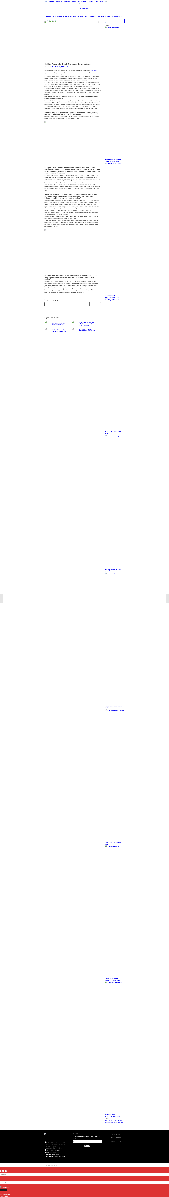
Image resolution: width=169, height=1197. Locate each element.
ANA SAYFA (51, 1)
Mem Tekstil (93, 70)
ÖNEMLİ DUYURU (99, 1)
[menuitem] (46, 1)
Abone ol (87, 1146)
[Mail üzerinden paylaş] (95, 304)
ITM (111, 1120)
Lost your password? (5, 1194)
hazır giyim (107, 1120)
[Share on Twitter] (61, 304)
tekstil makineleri (109, 1124)
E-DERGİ (74, 1)
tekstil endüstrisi (112, 1122)
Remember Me (5, 1187)
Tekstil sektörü (116, 1124)
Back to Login (4, 1196)
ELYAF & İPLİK (56, 67)
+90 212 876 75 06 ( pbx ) (53, 1150)
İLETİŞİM (91, 1)
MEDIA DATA (67, 1)
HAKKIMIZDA (59, 1)
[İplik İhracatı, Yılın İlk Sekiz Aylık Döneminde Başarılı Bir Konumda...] (1, 598)
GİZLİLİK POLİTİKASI (82, 1)
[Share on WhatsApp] (72, 304)
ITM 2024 (115, 1120)
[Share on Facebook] (50, 304)
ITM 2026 (120, 1120)
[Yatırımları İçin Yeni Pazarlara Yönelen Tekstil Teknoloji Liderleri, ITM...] (167, 598)
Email (74, 1139)
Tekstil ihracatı (119, 1122)
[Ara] (123, 21)
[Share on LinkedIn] (83, 304)
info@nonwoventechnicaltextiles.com (55, 1156)
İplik (121, 1124)
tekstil (106, 1122)
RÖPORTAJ (64, 67)
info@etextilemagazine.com (53, 1152)
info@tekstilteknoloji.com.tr (53, 1154)
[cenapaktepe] (71, 41)
